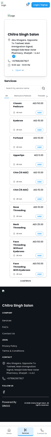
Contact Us (8, 333)
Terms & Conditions (13, 350)
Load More (25, 280)
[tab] (6, 96)
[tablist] (24, 96)
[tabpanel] (25, 192)
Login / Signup (41, 5)
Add (39, 112)
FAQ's (5, 327)
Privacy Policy (9, 346)
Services (6, 320)
